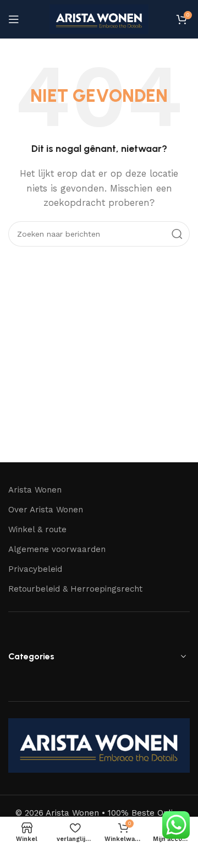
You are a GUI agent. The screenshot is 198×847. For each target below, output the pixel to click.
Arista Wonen (35, 490)
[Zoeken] (177, 234)
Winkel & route (37, 529)
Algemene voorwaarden (57, 549)
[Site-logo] (99, 19)
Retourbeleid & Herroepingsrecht (75, 589)
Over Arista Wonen (45, 510)
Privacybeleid (35, 569)
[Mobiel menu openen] (14, 19)
